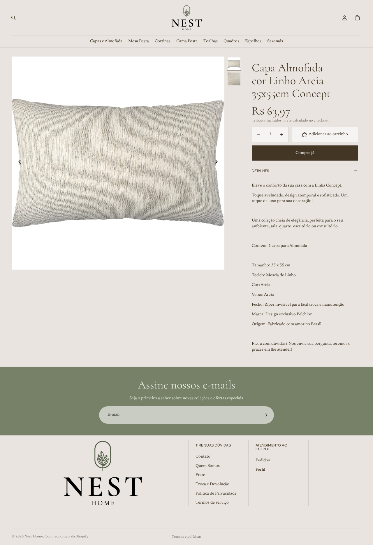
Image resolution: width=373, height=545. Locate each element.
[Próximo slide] (218, 163)
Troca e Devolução (212, 484)
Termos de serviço (212, 503)
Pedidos (263, 460)
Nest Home (33, 536)
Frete (200, 475)
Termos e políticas (186, 537)
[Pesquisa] (13, 17)
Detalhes (260, 170)
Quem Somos (208, 466)
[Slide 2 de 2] (234, 79)
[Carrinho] (357, 17)
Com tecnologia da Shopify (67, 536)
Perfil (260, 470)
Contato (203, 457)
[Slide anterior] (18, 163)
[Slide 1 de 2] (234, 63)
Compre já (304, 153)
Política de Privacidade (216, 493)
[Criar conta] (265, 415)
